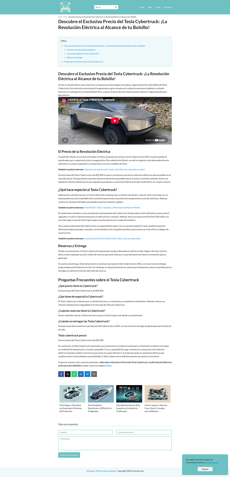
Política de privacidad (106, 471)
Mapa (158, 7)
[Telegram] (87, 374)
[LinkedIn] (81, 374)
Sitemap (90, 471)
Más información (211, 462)
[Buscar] (115, 7)
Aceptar (205, 469)
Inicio (142, 7)
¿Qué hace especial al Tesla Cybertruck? (83, 53)
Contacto (168, 7)
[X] (68, 374)
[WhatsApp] (74, 374)
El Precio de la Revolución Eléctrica (81, 50)
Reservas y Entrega (74, 57)
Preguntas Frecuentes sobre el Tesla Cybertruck (83, 61)
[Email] (94, 374)
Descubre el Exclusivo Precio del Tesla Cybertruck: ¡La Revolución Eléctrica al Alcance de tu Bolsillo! (104, 46)
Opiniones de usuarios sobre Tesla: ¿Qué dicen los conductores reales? (114, 169)
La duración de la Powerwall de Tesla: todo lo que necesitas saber (112, 238)
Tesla (150, 7)
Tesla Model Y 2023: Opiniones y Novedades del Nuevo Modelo (112, 207)
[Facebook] (61, 374)
